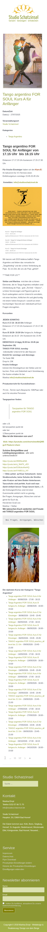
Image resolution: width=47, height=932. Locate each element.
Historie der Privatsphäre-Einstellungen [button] (19, 866)
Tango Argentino (15, 137)
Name (5, 886)
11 (15, 758)
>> (29, 758)
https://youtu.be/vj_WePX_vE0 (16, 464)
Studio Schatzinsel (10, 124)
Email (5, 895)
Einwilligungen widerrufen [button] (13, 869)
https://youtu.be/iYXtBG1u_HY (15, 471)
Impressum (7, 853)
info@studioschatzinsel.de (26, 182)
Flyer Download (9, 860)
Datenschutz (8, 856)
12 (20, 758)
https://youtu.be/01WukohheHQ (16, 467)
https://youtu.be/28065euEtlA (15, 461)
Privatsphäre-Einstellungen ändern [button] (17, 863)
